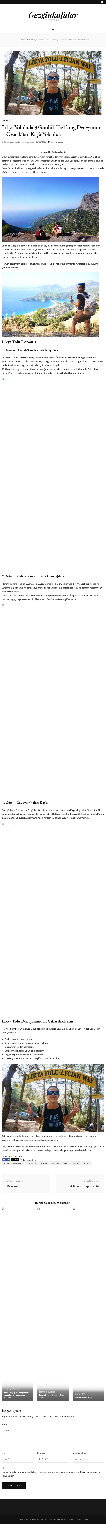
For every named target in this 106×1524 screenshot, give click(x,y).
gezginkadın (17, 1163)
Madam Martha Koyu (83, 1397)
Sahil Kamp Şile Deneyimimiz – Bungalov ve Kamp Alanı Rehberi (17, 1395)
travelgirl (76, 1163)
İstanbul (8, 1389)
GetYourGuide (59, 152)
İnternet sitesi (79, 1453)
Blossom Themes (66, 1519)
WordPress (83, 1519)
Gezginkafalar (53, 14)
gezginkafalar (15, 142)
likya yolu (44, 1163)
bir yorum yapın (57, 142)
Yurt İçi (7, 121)
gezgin (6, 1163)
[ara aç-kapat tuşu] (102, 2)
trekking (86, 1163)
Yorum (5, 1424)
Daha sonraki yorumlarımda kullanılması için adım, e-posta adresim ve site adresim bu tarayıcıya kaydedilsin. (51, 1474)
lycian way (56, 1163)
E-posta (41, 1453)
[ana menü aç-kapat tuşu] (53, 30)
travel (66, 1163)
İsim (4, 1453)
